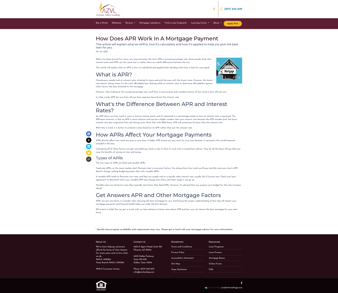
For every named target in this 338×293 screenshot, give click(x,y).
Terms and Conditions (181, 247)
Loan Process (215, 252)
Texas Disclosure (179, 269)
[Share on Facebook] (88, 133)
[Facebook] (214, 9)
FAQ (211, 269)
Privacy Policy (177, 252)
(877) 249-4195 (233, 9)
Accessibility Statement (182, 258)
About (216, 23)
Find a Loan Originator (176, 23)
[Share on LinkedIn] (88, 146)
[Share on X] (88, 140)
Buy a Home (102, 23)
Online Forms (215, 264)
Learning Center (199, 23)
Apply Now (232, 24)
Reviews (129, 23)
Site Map (175, 264)
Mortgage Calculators (149, 23)
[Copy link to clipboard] (88, 159)
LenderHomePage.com (231, 288)
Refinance (116, 23)
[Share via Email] (88, 152)
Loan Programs (216, 247)
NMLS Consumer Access (107, 269)
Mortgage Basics (217, 258)
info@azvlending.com (144, 272)
